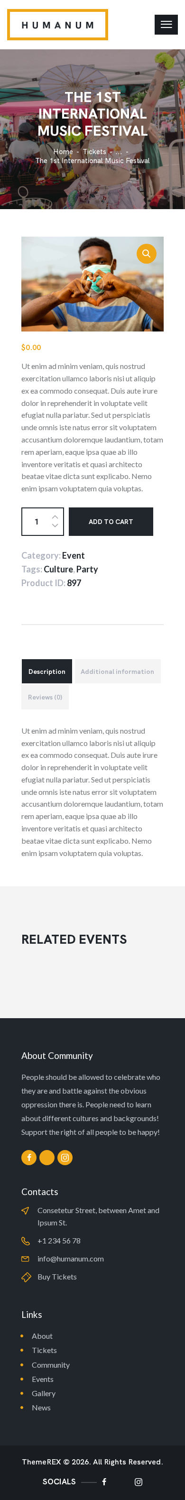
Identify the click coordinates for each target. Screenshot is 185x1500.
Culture (58, 569)
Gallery (44, 1393)
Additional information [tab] (117, 671)
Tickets (94, 151)
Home (63, 151)
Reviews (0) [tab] (45, 697)
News (41, 1407)
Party (87, 569)
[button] (147, 254)
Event (73, 555)
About (42, 1335)
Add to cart (111, 521)
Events (43, 1378)
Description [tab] (46, 671)
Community (51, 1364)
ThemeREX (41, 1462)
